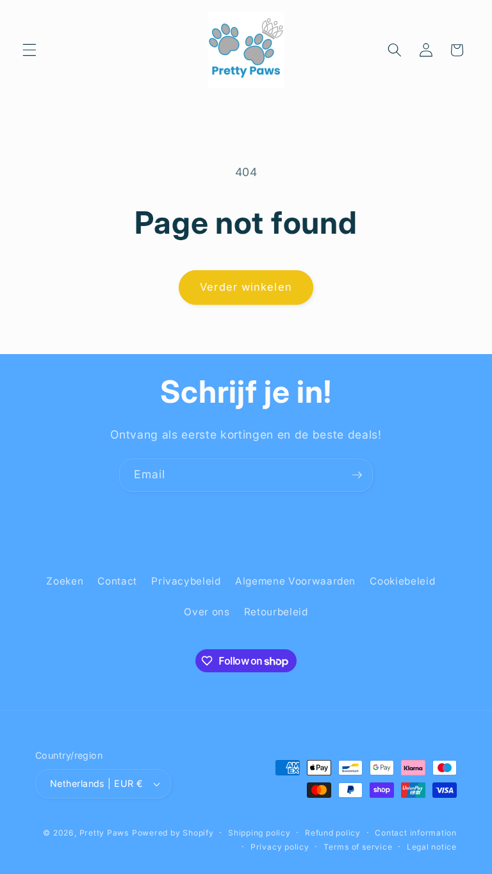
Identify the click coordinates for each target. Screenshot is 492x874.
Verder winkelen (246, 286)
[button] (29, 50)
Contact (117, 581)
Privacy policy (279, 847)
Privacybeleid (186, 581)
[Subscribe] (356, 475)
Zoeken (64, 581)
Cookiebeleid (402, 581)
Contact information (416, 833)
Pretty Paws (104, 833)
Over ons (206, 612)
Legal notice (432, 847)
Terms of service (358, 847)
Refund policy (333, 833)
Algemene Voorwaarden (295, 581)
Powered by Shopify (173, 833)
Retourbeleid (276, 612)
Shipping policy (259, 833)
